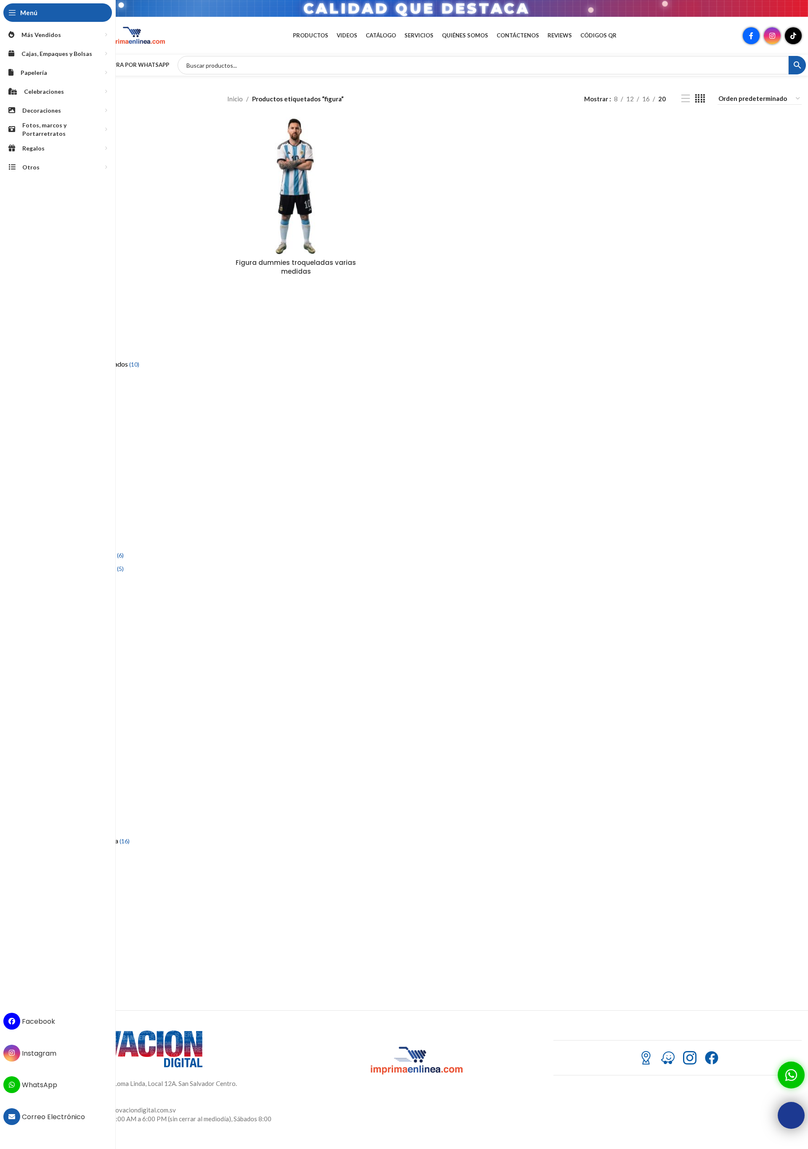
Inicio (235, 99)
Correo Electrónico (52, 1117)
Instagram (38, 1053)
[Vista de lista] (685, 98)
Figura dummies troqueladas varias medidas (296, 267)
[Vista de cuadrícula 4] (700, 98)
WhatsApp (38, 1085)
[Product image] (295, 185)
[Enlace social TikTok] (793, 35)
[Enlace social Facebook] (751, 35)
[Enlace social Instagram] (772, 35)
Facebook (37, 1021)
